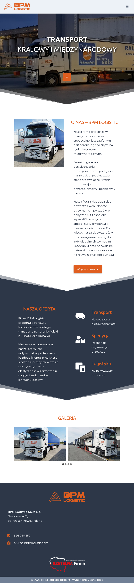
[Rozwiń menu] (127, 6)
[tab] (63, 464)
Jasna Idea (95, 579)
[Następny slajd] (117, 444)
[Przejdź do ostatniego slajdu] (17, 444)
